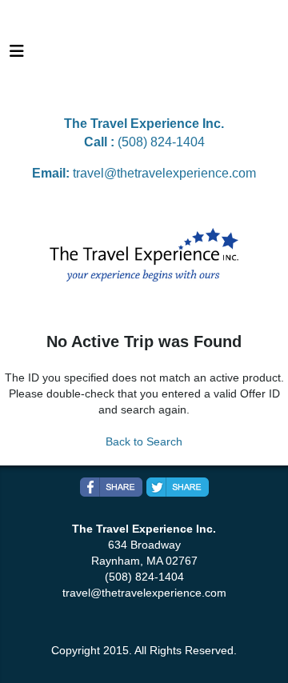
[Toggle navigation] (17, 55)
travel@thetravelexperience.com (164, 173)
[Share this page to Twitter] (177, 487)
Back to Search (144, 441)
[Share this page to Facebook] (111, 487)
